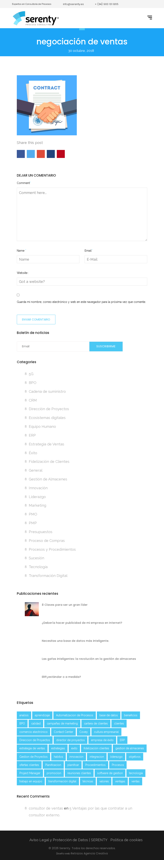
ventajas (120, 781)
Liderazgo (37, 497)
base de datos (108, 715)
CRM (33, 400)
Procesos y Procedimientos (52, 549)
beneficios (130, 715)
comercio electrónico (33, 731)
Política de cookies (126, 840)
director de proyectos (70, 740)
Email (89, 250)
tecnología (136, 773)
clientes (119, 723)
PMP (33, 523)
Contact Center (63, 731)
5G (31, 374)
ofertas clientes (29, 765)
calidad (36, 723)
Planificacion (53, 765)
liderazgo (116, 756)
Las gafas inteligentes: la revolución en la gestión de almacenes (89, 659)
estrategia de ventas (32, 748)
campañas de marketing (62, 723)
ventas (135, 781)
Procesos (118, 765)
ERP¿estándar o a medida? (61, 677)
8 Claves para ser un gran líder (65, 605)
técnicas (88, 781)
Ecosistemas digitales (47, 418)
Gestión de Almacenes (48, 479)
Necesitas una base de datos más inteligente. (75, 641)
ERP (32, 435)
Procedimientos (95, 765)
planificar (73, 765)
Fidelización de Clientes (49, 461)
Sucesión (36, 558)
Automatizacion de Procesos (74, 715)
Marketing (37, 505)
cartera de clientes (96, 723)
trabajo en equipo (30, 781)
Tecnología (38, 567)
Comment (24, 183)
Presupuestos (40, 532)
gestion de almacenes (129, 748)
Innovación (38, 488)
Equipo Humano (42, 426)
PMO (33, 514)
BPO (32, 383)
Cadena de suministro (47, 391)
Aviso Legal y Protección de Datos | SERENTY (68, 840)
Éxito (33, 453)
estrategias (58, 748)
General (35, 470)
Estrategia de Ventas (46, 444)
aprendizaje (42, 715)
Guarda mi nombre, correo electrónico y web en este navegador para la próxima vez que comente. (81, 301)
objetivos (135, 756)
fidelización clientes (96, 748)
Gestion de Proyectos (33, 756)
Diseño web (63, 853)
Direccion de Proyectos (34, 740)
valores (104, 781)
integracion (97, 756)
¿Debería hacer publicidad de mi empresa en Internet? (82, 623)
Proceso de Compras (47, 541)
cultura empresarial (106, 731)
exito (74, 748)
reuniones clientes (79, 773)
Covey (83, 731)
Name (21, 250)
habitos (58, 756)
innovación (76, 756)
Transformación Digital (48, 576)
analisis (24, 715)
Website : (23, 272)
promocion (54, 773)
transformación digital (62, 781)
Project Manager (29, 773)
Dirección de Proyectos (49, 409)
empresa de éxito (102, 740)
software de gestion (110, 773)
